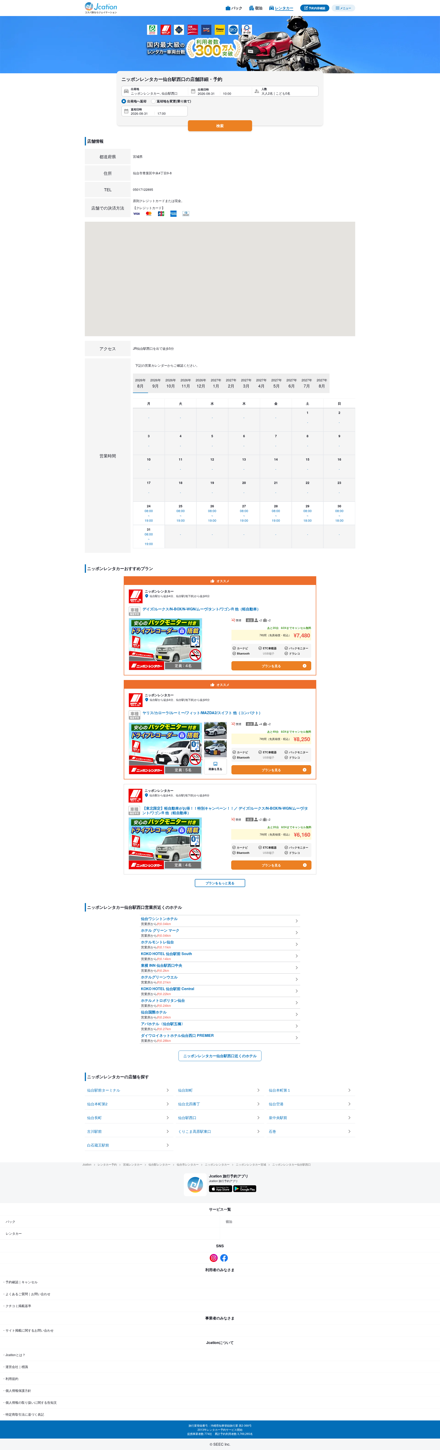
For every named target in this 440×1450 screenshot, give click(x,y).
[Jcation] (101, 8)
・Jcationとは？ (13, 1354)
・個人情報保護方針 (16, 1390)
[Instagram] (215, 1258)
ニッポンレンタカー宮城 (251, 1164)
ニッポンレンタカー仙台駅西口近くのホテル (220, 1055)
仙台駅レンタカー (159, 1164)
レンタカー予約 (107, 1164)
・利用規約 (10, 1378)
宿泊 (229, 1221)
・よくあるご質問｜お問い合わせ (26, 1294)
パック (10, 1221)
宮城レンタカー (132, 1164)
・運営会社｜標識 (15, 1366)
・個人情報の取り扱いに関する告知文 (29, 1402)
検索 (220, 125)
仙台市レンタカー (188, 1164)
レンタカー (14, 1233)
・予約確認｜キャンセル (20, 1282)
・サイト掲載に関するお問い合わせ (28, 1330)
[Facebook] (225, 1258)
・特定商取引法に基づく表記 (23, 1414)
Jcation (86, 1164)
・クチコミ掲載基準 (16, 1305)
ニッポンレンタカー (217, 1164)
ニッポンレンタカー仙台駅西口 (291, 1164)
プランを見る (271, 666)
